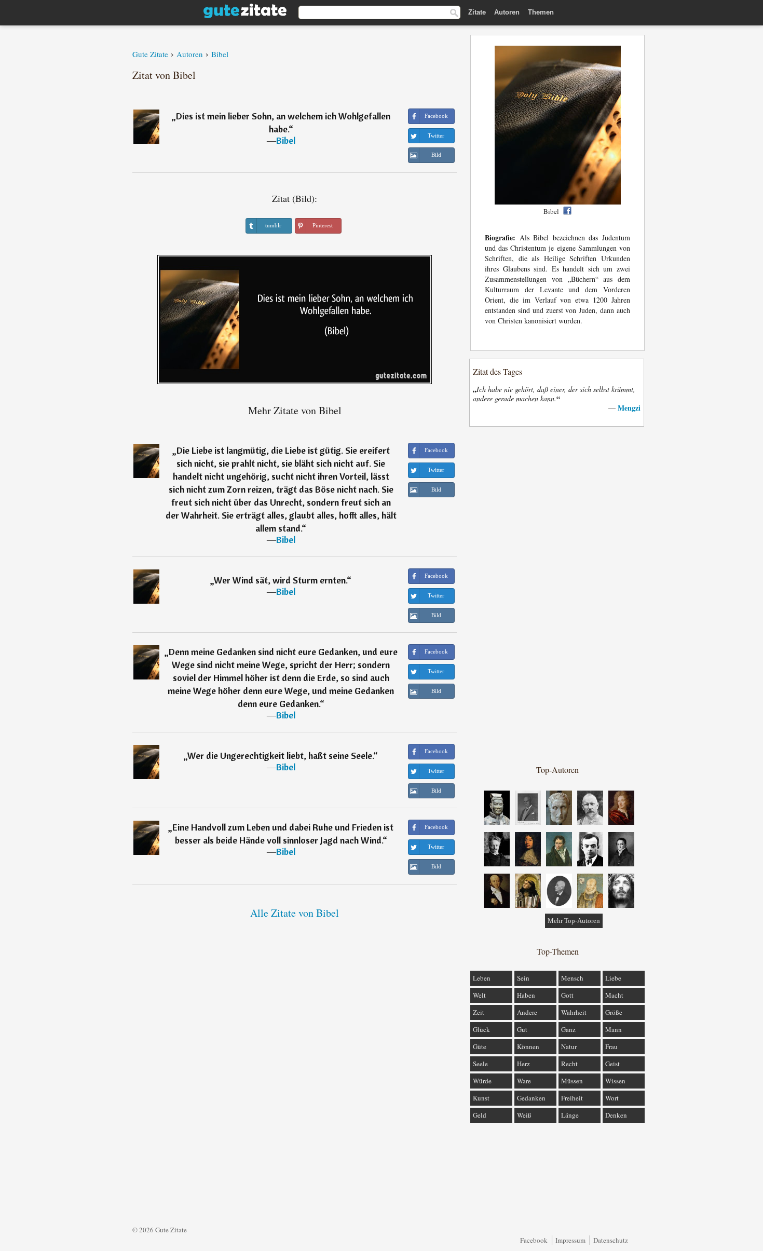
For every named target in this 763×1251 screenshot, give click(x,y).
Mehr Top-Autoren (574, 920)
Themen (541, 12)
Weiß (524, 1115)
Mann (613, 1029)
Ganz (568, 1029)
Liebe (613, 978)
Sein (523, 978)
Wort (612, 1098)
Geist (612, 1063)
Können (528, 1046)
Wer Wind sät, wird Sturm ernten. (280, 580)
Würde (482, 1080)
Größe (613, 1012)
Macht (614, 995)
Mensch (572, 978)
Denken (616, 1115)
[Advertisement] (557, 595)
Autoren (507, 12)
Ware (524, 1080)
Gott (567, 995)
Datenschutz (610, 1240)
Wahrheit (574, 1012)
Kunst (481, 1098)
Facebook (534, 1240)
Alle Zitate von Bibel (294, 913)
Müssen (572, 1080)
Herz (523, 1063)
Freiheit (572, 1098)
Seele (480, 1063)
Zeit (478, 1012)
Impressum (570, 1240)
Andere (527, 1012)
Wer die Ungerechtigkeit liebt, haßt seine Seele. (280, 756)
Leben (482, 978)
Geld (479, 1115)
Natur (569, 1046)
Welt (479, 995)
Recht (569, 1063)
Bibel (285, 140)
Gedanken (531, 1098)
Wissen (615, 1080)
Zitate (477, 12)
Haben (526, 995)
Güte (479, 1046)
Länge (570, 1115)
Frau (611, 1046)
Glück (481, 1029)
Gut (522, 1029)
